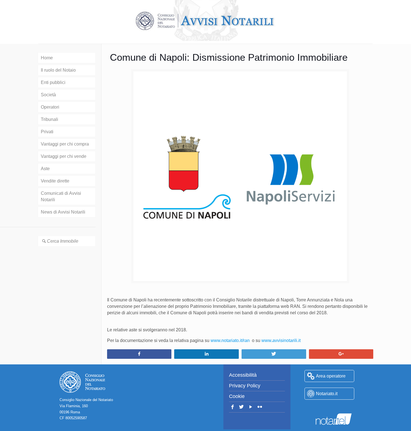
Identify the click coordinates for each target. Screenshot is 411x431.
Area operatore (331, 376)
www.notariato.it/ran (230, 340)
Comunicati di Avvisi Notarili (61, 196)
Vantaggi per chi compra (65, 144)
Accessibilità (243, 375)
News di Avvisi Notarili (63, 212)
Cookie (237, 396)
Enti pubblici (53, 82)
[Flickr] (259, 407)
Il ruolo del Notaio (58, 70)
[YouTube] (250, 407)
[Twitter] (241, 407)
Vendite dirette (55, 181)
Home (47, 57)
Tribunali (49, 119)
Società (48, 94)
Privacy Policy (244, 385)
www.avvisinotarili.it (281, 340)
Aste (45, 168)
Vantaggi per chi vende (63, 156)
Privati (47, 131)
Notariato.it (326, 393)
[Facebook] (232, 407)
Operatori (50, 107)
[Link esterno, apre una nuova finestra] (329, 407)
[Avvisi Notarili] (205, 21)
